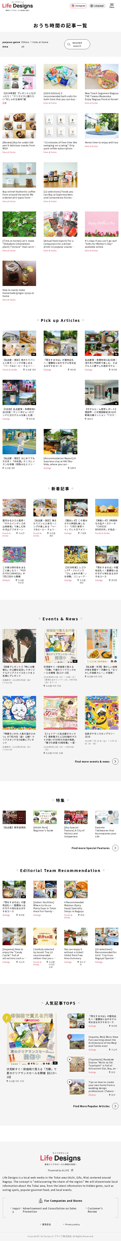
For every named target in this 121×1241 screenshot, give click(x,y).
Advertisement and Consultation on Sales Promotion (49, 1210)
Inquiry (16, 1210)
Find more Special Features (91, 848)
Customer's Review (95, 1210)
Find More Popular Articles (91, 1106)
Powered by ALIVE (58, 1170)
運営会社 (46, 1224)
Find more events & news (92, 761)
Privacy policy (72, 1224)
